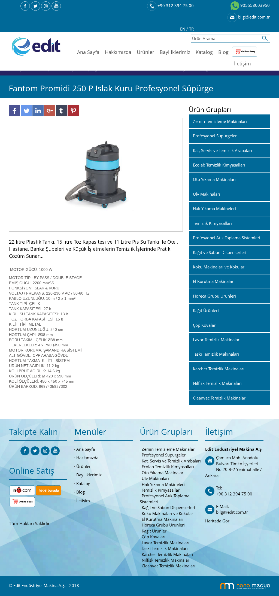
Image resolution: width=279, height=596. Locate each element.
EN (183, 29)
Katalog (204, 52)
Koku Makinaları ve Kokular (167, 513)
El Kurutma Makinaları (162, 519)
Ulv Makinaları (155, 478)
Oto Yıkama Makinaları (163, 472)
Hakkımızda (118, 52)
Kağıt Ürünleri (155, 531)
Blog (223, 52)
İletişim (242, 63)
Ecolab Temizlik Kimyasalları (168, 466)
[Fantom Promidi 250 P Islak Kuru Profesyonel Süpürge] (96, 174)
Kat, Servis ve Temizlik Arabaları (171, 461)
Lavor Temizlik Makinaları (165, 542)
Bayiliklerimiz (175, 52)
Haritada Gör (217, 521)
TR (191, 29)
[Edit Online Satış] (244, 50)
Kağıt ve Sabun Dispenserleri (168, 507)
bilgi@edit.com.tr (253, 17)
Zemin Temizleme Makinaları (169, 449)
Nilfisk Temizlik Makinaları (166, 560)
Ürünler (145, 52)
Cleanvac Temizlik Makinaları (168, 565)
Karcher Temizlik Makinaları (167, 554)
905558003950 (254, 5)
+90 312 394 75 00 (175, 5)
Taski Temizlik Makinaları (165, 548)
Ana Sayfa (88, 52)
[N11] (22, 489)
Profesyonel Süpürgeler (164, 455)
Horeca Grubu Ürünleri (163, 525)
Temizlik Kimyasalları (161, 490)
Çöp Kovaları (153, 536)
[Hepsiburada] (48, 489)
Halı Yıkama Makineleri (163, 484)
